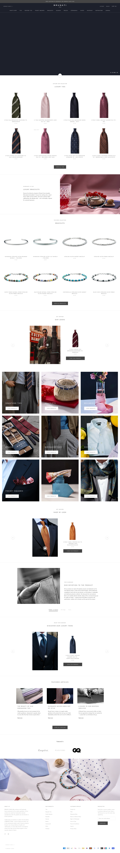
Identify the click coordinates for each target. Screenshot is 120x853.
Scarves (58, 10)
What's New (13, 10)
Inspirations (99, 10)
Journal (108, 10)
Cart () (114, 6)
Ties (21, 10)
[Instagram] (8, 834)
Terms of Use (73, 821)
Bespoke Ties (28, 10)
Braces (66, 10)
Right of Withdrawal (74, 819)
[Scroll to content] (60, 75)
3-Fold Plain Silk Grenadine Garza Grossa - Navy (75, 120)
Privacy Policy (73, 828)
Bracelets (50, 10)
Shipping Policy (73, 814)
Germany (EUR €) (7, 6)
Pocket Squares (40, 10)
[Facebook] (5, 834)
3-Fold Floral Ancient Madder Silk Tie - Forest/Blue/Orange (73, 657)
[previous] (13, 344)
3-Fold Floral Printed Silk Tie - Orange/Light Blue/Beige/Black (72, 543)
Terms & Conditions (74, 824)
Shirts (82, 10)
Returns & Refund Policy (75, 816)
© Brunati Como (10, 848)
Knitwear (89, 10)
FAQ (71, 812)
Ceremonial (74, 10)
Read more (20, 718)
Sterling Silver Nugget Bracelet (74, 256)
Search (108, 6)
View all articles (59, 727)
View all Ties (60, 167)
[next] (107, 344)
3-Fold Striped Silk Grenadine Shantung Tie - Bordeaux (75, 351)
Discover (10, 68)
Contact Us (72, 809)
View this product (75, 358)
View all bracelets (60, 303)
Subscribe (103, 823)
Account (102, 6)
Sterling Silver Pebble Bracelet (104, 256)
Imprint (72, 826)
